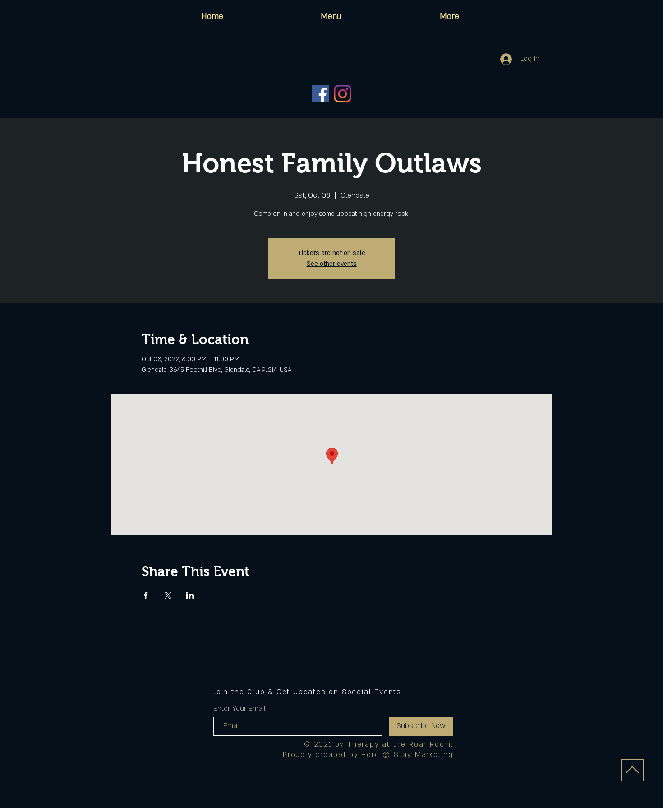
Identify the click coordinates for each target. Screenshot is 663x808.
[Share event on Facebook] (146, 595)
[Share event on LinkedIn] (190, 595)
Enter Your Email (239, 709)
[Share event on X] (168, 595)
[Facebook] (320, 93)
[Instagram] (342, 93)
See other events (332, 264)
